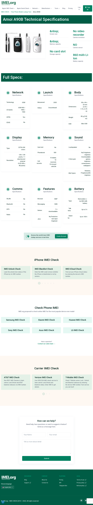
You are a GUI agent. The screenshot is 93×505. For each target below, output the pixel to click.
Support (26, 482)
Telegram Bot (63, 485)
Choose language (6, 484)
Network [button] (35, 8)
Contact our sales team (46, 344)
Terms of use (81, 480)
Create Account (61, 236)
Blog (63, 8)
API (60, 482)
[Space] (8, 477)
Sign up (88, 8)
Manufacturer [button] (46, 8)
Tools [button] (56, 8)
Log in (79, 8)
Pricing (70, 8)
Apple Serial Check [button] (23, 8)
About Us (44, 480)
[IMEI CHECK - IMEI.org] (8, 3)
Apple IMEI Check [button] (8, 8)
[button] (39, 283)
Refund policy (81, 485)
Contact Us (45, 482)
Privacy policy (81, 482)
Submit (46, 458)
